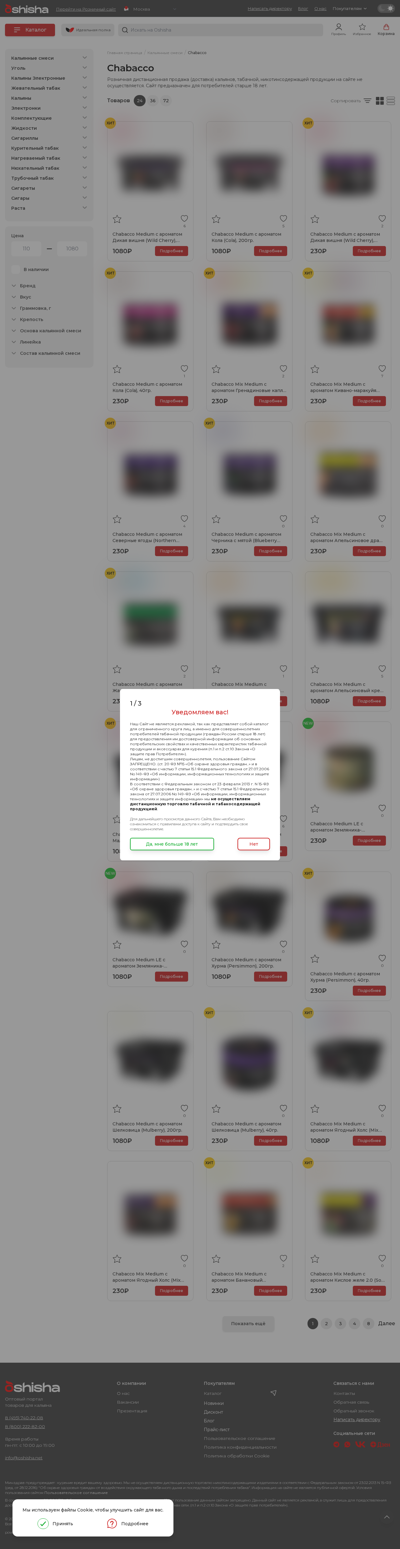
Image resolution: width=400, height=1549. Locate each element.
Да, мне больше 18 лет (172, 844)
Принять (62, 1523)
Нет (253, 844)
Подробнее (134, 1523)
